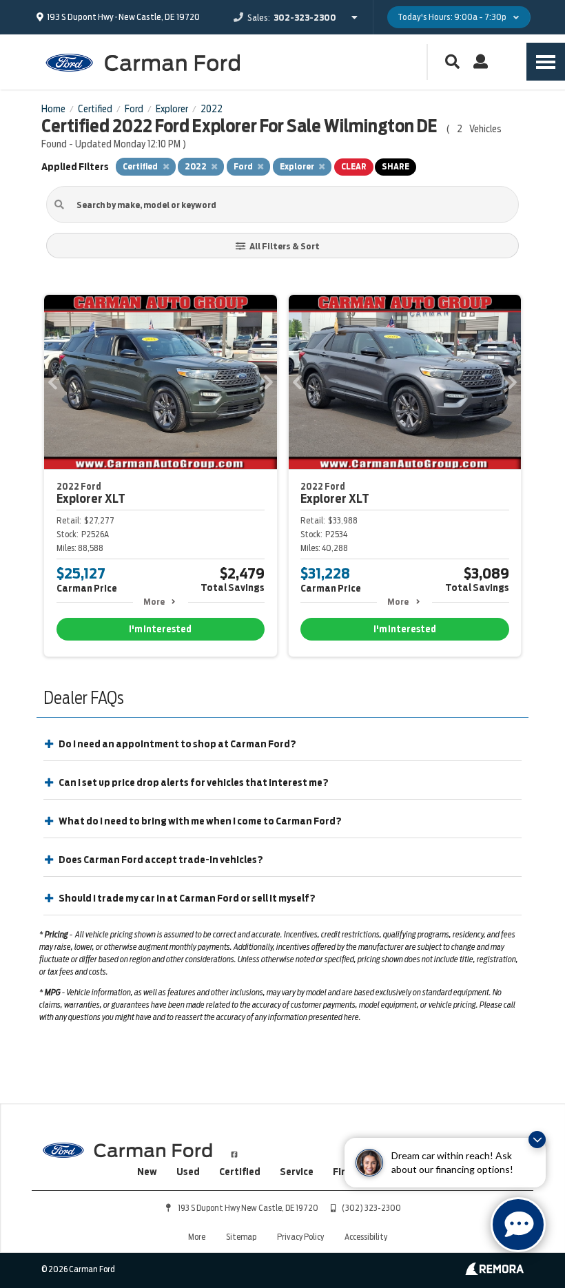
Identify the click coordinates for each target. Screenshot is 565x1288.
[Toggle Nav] (545, 62)
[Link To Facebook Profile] (234, 1149)
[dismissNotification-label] (537, 1139)
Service (297, 1171)
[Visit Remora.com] (494, 1271)
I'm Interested (160, 629)
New (147, 1171)
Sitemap (241, 1237)
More (154, 601)
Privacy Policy (300, 1237)
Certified (239, 1171)
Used (188, 1171)
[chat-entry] (518, 1224)
